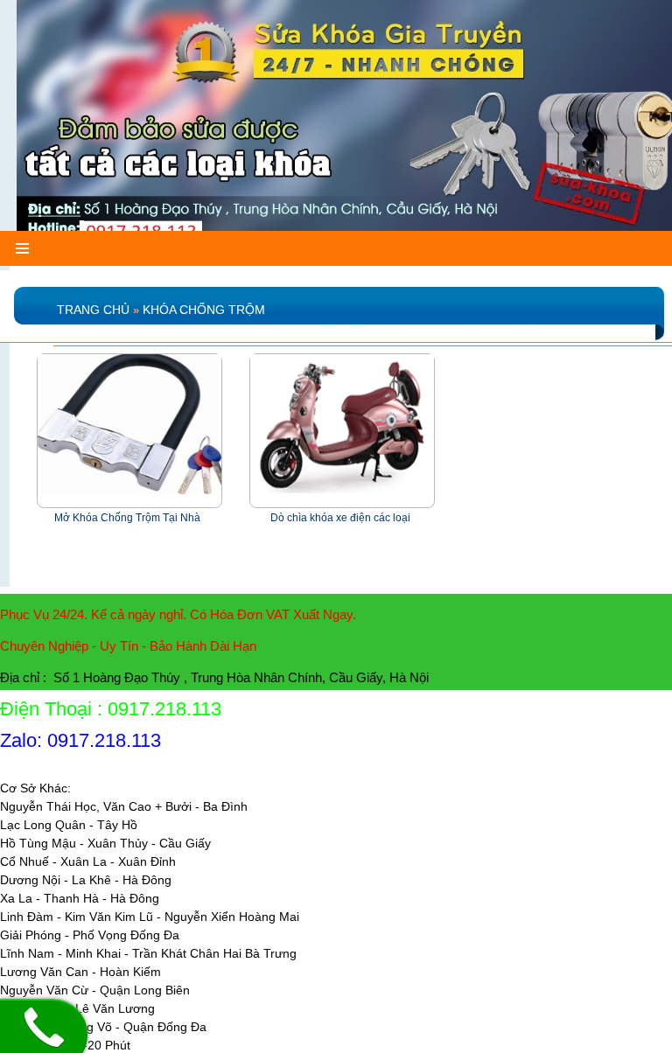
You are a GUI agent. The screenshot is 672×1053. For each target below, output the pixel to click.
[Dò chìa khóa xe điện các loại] (342, 423)
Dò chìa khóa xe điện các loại (340, 518)
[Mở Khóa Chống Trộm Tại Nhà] (129, 423)
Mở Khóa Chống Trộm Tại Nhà (127, 518)
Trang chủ (93, 310)
